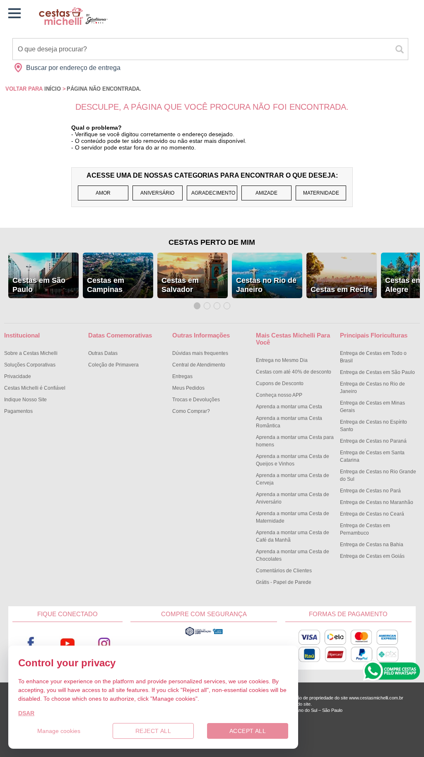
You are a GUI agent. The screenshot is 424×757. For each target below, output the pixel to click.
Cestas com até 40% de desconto (293, 372)
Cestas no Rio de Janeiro (266, 285)
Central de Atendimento (198, 365)
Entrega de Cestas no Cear (372, 514)
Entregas (182, 376)
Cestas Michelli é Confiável (34, 388)
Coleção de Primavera (113, 365)
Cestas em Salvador (180, 285)
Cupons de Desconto (280, 383)
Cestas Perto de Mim (212, 242)
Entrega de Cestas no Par (370, 491)
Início (52, 89)
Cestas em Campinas (105, 285)
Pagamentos (18, 411)
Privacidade (17, 376)
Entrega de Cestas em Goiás (372, 556)
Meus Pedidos (188, 388)
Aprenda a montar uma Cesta (289, 407)
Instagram (104, 643)
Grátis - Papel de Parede (283, 582)
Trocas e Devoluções (196, 400)
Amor (103, 193)
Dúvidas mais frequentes (200, 353)
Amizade (266, 193)
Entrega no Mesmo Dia (282, 360)
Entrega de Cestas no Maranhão (376, 502)
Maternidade (321, 193)
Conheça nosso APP (279, 395)
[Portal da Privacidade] (204, 634)
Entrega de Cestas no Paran (373, 441)
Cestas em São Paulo (38, 285)
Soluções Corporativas (29, 365)
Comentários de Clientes (284, 571)
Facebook (30, 643)
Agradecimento (213, 193)
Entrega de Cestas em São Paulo (377, 372)
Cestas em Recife (341, 289)
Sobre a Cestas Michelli (31, 353)
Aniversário (157, 193)
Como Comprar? (191, 411)
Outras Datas (103, 353)
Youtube (67, 643)
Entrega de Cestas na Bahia (371, 544)
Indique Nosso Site (25, 400)
